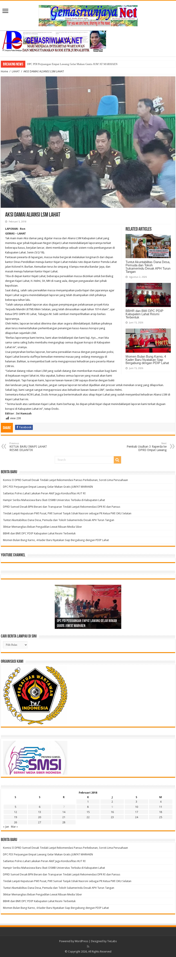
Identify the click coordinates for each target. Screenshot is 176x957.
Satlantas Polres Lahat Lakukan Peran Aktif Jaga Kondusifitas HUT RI (67, 64)
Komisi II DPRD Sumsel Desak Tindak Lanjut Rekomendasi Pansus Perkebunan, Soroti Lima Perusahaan (66, 480)
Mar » (14, 826)
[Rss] (88, 946)
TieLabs (112, 941)
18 (160, 812)
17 (136, 812)
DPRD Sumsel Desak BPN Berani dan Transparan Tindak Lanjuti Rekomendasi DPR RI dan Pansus (62, 506)
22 (88, 817)
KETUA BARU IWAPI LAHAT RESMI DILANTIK (28, 447)
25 (160, 817)
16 (112, 812)
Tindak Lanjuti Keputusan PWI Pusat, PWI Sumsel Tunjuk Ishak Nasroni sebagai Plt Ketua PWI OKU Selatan (67, 513)
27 (39, 822)
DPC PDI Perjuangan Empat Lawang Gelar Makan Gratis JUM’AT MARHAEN (48, 486)
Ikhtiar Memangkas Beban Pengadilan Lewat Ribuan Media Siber (42, 526)
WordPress (81, 941)
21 (63, 817)
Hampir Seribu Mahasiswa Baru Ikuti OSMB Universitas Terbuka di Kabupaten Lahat (54, 500)
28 (63, 822)
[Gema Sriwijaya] (88, 15)
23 (112, 817)
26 (15, 822)
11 (160, 806)
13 (39, 812)
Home (4, 71)
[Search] (117, 460)
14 (63, 812)
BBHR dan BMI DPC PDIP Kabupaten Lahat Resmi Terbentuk (144, 314)
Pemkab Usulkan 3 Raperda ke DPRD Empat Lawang (147, 447)
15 (88, 812)
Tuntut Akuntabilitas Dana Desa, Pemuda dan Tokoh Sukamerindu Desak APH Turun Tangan (148, 266)
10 (136, 806)
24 (136, 817)
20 (39, 817)
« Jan (6, 826)
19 (15, 817)
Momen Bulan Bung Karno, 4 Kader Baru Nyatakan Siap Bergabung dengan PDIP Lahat (148, 360)
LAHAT (16, 71)
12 (15, 812)
